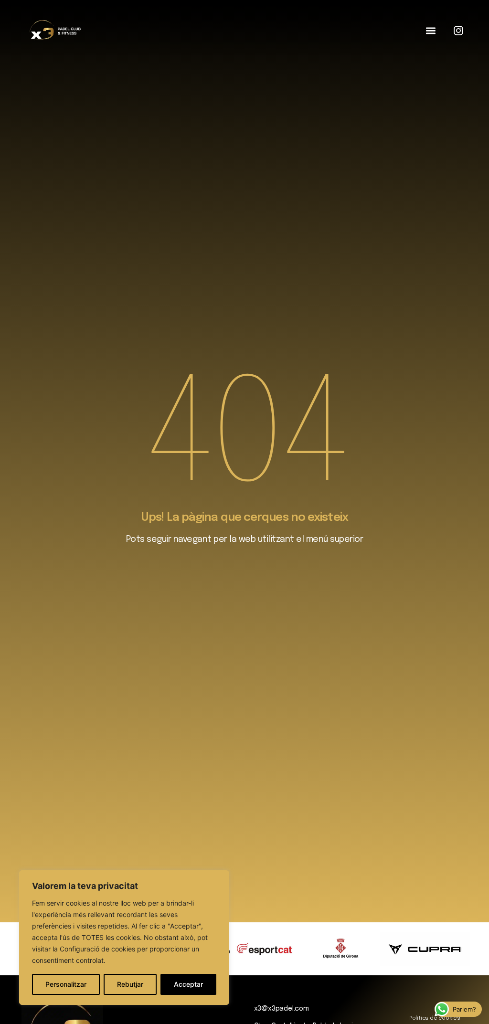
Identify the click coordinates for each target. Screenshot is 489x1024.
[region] (124, 937)
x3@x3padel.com (281, 1008)
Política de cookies (434, 1018)
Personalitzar (65, 984)
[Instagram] (458, 30)
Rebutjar (130, 984)
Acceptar (188, 984)
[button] (430, 31)
